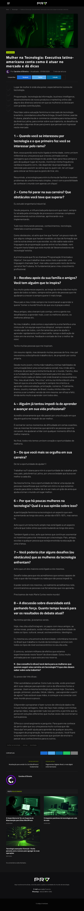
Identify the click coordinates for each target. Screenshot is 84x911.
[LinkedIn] (8, 98)
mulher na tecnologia (13, 745)
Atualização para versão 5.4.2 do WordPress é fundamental (23, 765)
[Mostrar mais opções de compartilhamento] (64, 77)
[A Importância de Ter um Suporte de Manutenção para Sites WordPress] (23, 805)
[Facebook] (8, 88)
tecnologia (33, 745)
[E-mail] (8, 104)
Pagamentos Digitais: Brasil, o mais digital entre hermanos (59, 765)
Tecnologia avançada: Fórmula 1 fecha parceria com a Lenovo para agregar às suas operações (23, 851)
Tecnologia (10, 52)
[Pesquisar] (76, 3)
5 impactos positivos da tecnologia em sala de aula (60, 819)
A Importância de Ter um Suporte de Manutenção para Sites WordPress (20, 819)
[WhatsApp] (8, 109)
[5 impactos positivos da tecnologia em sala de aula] (61, 805)
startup (25, 745)
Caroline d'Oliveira (21, 71)
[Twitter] (8, 93)
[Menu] (8, 3)
